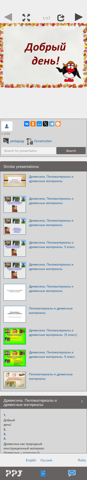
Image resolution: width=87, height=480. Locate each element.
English (31, 460)
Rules (82, 460)
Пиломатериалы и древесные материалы (51, 310)
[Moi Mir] (39, 123)
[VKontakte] (26, 123)
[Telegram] (51, 123)
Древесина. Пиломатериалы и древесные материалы (51, 178)
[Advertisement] (43, 5)
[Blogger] (58, 123)
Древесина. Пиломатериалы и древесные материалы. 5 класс (52, 244)
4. (5, 438)
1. (5, 415)
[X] (45, 123)
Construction (43, 141)
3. (5, 434)
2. (5, 429)
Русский (46, 460)
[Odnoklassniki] (33, 123)
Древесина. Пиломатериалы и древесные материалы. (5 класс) (53, 332)
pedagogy (17, 141)
